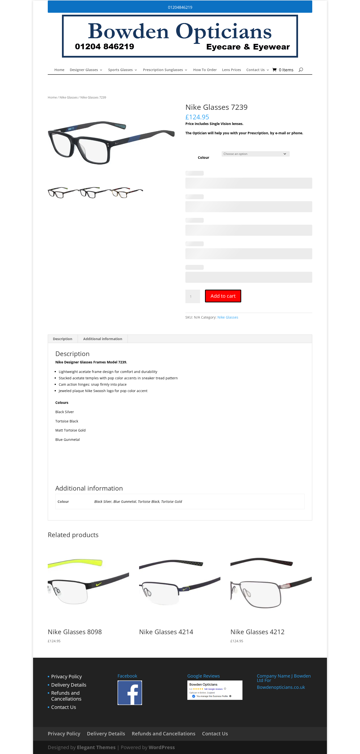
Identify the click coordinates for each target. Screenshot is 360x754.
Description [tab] (62, 338)
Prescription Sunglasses (163, 70)
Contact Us (255, 70)
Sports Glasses (120, 70)
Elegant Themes (96, 747)
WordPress (162, 747)
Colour (203, 157)
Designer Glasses (84, 70)
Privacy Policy (66, 676)
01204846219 (180, 7)
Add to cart (223, 296)
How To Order (205, 70)
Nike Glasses (69, 97)
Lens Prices (231, 70)
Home (59, 70)
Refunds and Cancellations (66, 696)
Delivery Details (68, 684)
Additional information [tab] (102, 338)
